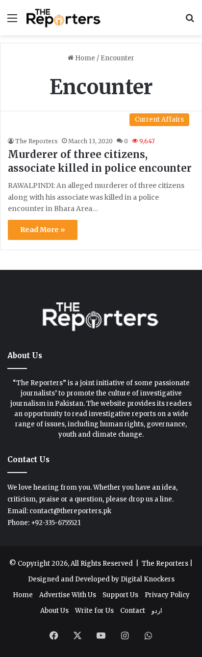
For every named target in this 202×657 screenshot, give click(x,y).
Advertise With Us (67, 595)
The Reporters (36, 141)
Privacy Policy (167, 595)
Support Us (120, 595)
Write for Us (94, 610)
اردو (157, 610)
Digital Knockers (148, 579)
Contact (132, 610)
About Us (54, 610)
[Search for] (190, 21)
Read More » (42, 229)
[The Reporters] (64, 17)
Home (84, 58)
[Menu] (12, 21)
